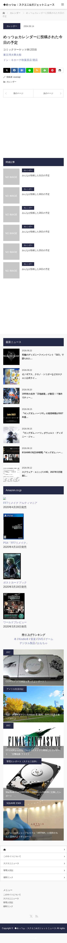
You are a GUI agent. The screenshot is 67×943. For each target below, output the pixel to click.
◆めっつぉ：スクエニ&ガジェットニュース (28, 4)
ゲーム (49, 639)
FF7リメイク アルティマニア (20, 503)
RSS (36, 915)
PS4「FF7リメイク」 (16, 542)
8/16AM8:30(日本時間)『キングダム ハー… (42, 452)
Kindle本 (24, 639)
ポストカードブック (15, 582)
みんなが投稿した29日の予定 (36, 213)
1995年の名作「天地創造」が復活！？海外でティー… (42, 396)
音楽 (33, 639)
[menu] (62, 4)
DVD (40, 639)
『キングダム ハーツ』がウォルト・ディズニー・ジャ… (42, 435)
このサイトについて (12, 856)
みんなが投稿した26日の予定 (36, 231)
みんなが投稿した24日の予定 (36, 269)
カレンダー (12, 26)
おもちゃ (42, 643)
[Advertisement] (33, 125)
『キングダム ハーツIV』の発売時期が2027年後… (42, 415)
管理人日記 (8, 870)
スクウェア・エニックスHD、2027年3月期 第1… (42, 474)
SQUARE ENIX (14, 803)
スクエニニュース (11, 863)
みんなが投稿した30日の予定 (36, 194)
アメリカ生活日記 (15, 689)
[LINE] (29, 70)
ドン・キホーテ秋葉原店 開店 (20, 60)
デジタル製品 (27, 643)
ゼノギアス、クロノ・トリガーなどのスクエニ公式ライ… (42, 376)
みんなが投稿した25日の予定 (36, 250)
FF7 (8, 652)
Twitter (30, 915)
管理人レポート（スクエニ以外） (22, 761)
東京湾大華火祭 (12, 54)
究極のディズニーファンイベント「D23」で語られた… (43, 357)
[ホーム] (33, 849)
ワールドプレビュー (15, 622)
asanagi (16, 77)
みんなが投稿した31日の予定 (36, 175)
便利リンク (8, 877)
